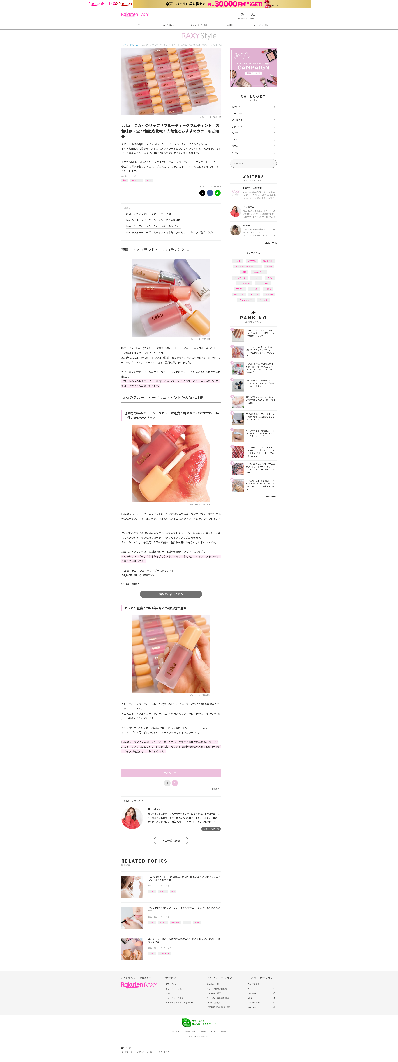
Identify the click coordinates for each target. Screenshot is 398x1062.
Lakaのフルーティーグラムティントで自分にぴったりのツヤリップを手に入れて (170, 232)
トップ (137, 25)
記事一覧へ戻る (171, 841)
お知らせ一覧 (213, 984)
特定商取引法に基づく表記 (219, 1007)
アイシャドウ (239, 277)
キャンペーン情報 (199, 25)
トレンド (163, 891)
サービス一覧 (126, 1052)
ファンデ (269, 294)
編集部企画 (175, 922)
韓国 (124, 180)
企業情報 (175, 1031)
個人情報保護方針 (190, 1031)
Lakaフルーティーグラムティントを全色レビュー (153, 226)
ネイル (235, 139)
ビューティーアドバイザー (177, 1002)
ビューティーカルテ (174, 998)
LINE (250, 998)
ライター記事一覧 (211, 828)
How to (152, 891)
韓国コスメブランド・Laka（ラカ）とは (148, 214)
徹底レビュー (136, 180)
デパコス (254, 294)
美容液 (197, 922)
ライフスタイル (246, 300)
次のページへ (171, 773)
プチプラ (239, 289)
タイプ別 (263, 300)
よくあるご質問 (261, 25)
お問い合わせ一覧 (144, 1052)
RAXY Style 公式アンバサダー (247, 266)
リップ (148, 180)
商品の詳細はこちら (171, 594)
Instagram (252, 993)
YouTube (252, 1007)
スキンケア (237, 106)
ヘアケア (236, 133)
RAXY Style (168, 25)
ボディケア (237, 126)
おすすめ (163, 922)
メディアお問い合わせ (217, 989)
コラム (235, 146)
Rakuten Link (254, 1002)
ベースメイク (134, 176)
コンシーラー (164, 953)
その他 (235, 152)
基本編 (269, 266)
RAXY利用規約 (213, 1002)
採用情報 (222, 1031)
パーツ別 (254, 289)
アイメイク (237, 119)
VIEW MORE (270, 242)
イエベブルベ (262, 283)
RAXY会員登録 (255, 984)
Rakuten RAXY (135, 14)
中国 (173, 891)
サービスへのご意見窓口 (218, 998)
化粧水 (268, 289)
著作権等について (208, 1031)
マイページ (170, 993)
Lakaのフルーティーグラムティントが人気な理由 (153, 220)
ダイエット (238, 294)
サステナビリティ (164, 1052)
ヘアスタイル (244, 283)
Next (215, 788)
